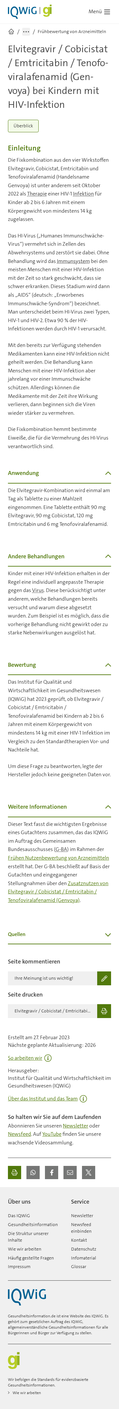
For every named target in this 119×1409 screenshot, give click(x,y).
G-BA (61, 849)
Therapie (37, 193)
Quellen (16, 934)
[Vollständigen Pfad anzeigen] (26, 32)
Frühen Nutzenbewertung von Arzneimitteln (58, 857)
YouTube (51, 1134)
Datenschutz (83, 1249)
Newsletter (75, 1125)
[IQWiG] (27, 1297)
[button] (33, 1172)
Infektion (83, 193)
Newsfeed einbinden (81, 1227)
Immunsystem (73, 261)
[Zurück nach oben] (104, 1199)
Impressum (19, 1266)
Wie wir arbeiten (24, 1249)
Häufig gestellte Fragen (31, 1258)
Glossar (78, 1266)
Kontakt (79, 1240)
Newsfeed (19, 1134)
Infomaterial (83, 1258)
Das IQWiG (19, 1215)
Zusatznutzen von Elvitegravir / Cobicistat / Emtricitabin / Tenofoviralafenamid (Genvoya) (58, 892)
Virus (38, 590)
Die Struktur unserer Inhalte (28, 1236)
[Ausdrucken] (14, 1172)
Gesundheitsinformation (33, 1224)
